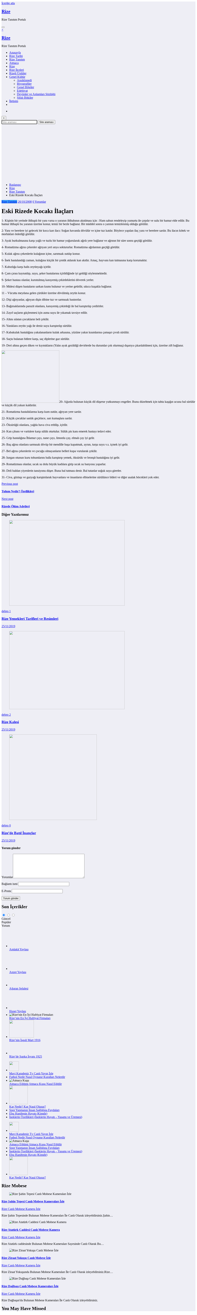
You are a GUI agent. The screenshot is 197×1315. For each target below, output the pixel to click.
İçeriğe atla (8, 3)
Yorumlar (7, 877)
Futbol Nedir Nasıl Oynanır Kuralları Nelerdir (37, 1077)
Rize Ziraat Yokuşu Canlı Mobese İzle (26, 1258)
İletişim (13, 101)
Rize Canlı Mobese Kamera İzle (21, 1209)
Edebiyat (22, 90)
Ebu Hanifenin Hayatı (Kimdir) (28, 1113)
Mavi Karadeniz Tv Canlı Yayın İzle (31, 1073)
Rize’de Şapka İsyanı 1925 (25, 1056)
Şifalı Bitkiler (25, 97)
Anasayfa (15, 52)
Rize (6, 11)
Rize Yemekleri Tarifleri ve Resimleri (30, 619)
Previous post (10, 483)
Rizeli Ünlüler (17, 73)
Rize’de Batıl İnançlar (19, 833)
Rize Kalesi (10, 722)
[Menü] (3, 27)
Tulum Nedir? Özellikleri (18, 491)
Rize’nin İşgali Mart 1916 (24, 1040)
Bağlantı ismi (10, 883)
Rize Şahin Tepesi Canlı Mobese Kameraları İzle (33, 1201)
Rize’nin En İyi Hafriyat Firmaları (29, 1018)
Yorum (6, 925)
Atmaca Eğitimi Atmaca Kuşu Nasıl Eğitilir (35, 1083)
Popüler (6, 922)
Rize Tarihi (16, 56)
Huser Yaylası (17, 1011)
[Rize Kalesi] (67, 708)
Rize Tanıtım (17, 59)
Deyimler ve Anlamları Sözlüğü (36, 94)
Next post (7, 498)
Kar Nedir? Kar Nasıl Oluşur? (27, 1106)
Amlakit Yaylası (18, 949)
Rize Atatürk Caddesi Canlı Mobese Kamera (31, 1229)
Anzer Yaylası (17, 972)
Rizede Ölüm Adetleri (16, 506)
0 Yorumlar (39, 201)
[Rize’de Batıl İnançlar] (53, 819)
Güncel (6, 918)
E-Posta (7, 891)
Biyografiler (24, 83)
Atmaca (14, 63)
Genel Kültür (17, 76)
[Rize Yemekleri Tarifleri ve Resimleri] (67, 604)
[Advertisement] (98, 153)
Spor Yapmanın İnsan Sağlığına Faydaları (34, 1110)
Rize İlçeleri (16, 69)
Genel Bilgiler (25, 87)
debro (5, 611)
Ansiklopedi (24, 80)
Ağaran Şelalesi (18, 988)
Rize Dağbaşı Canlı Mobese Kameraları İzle (30, 1286)
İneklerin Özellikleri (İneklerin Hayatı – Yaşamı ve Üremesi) (45, 1117)
